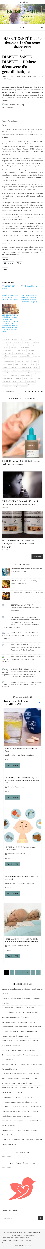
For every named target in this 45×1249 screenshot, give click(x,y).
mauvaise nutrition (25, 367)
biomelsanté (10, 392)
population (6, 381)
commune (31, 350)
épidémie (29, 359)
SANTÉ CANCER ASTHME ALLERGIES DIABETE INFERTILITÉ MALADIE (10, 297)
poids (31, 378)
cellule (17, 345)
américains (17, 342)
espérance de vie (8, 361)
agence (23, 339)
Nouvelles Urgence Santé (25, 755)
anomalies (36, 342)
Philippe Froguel (25, 375)
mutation (6, 370)
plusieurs (18, 378)
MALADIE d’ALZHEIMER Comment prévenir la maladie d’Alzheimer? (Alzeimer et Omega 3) (29, 298)
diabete (14, 356)
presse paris (30, 381)
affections (15, 339)
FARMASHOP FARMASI (10, 1210)
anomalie (26, 342)
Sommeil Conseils (23, 946)
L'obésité (32, 364)
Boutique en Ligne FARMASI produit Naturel (15, 1238)
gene (16, 364)
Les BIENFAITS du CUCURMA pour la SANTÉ (18, 1008)
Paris (4, 375)
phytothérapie (7, 378)
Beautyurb (27, 1240)
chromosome (25, 348)
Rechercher (37, 557)
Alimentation (11, 755)
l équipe (23, 364)
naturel (36, 370)
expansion (20, 361)
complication (7, 353)
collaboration (21, 350)
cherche (5, 348)
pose (14, 381)
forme (35, 361)
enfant (21, 359)
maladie (5, 367)
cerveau (24, 345)
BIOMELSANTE (22, 11)
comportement (18, 353)
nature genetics (25, 370)
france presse (7, 364)
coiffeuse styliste (8, 350)
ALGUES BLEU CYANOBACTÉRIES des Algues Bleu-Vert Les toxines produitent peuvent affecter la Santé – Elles (22, 780)
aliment (31, 339)
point (38, 378)
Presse (22, 381)
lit (38, 364)
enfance (13, 359)
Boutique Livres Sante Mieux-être (12, 1240)
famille (28, 361)
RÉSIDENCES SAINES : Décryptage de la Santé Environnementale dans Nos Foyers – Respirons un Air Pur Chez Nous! (21, 1055)
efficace (5, 359)
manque (14, 367)
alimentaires (7, 342)
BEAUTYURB (6, 1156)
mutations (15, 370)
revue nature (7, 387)
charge (32, 345)
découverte (30, 353)
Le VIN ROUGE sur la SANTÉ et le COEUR (17, 1097)
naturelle (6, 373)
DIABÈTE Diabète (25, 356)
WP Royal (28, 1245)
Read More (12, 765)
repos (21, 384)
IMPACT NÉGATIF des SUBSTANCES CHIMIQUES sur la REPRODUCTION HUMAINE (18, 543)
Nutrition (21, 373)
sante (15, 387)
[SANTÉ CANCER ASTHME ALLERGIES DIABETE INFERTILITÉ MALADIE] (10, 289)
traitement (24, 387)
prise (14, 384)
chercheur (14, 348)
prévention (6, 384)
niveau (14, 373)
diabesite (6, 356)
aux (4, 345)
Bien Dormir (11, 946)
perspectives (13, 375)
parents (37, 373)
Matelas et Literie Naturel (16, 854)
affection (6, 339)
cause (10, 345)
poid (25, 378)
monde (36, 367)
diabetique (36, 356)
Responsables (30, 384)
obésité (30, 373)
